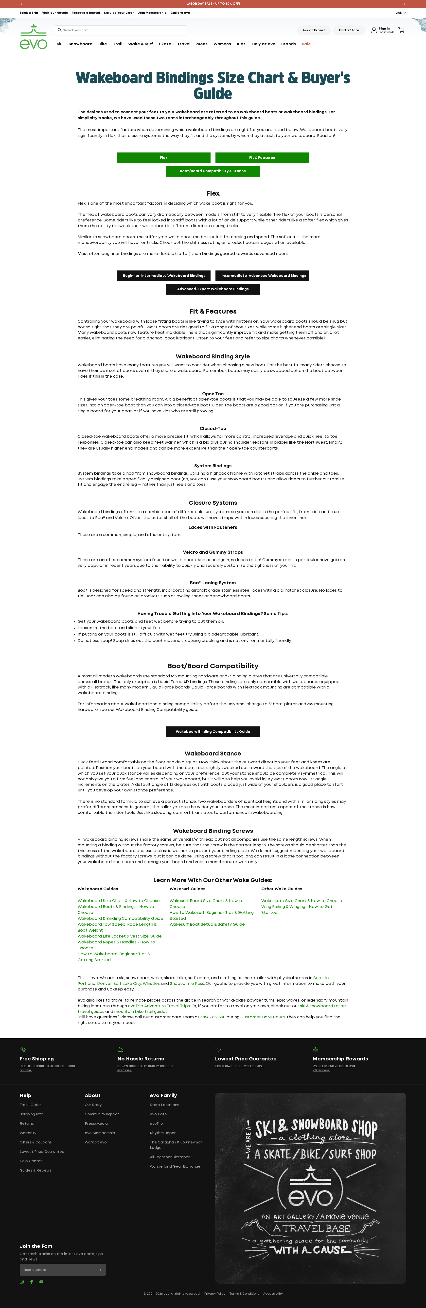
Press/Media (96, 1123)
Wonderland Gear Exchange (175, 1166)
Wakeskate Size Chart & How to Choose (301, 901)
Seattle (321, 978)
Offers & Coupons (36, 1142)
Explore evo (180, 13)
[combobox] (120, 30)
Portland (86, 984)
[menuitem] (60, 44)
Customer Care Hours (262, 1017)
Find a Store (349, 30)
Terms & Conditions (244, 1293)
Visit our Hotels (55, 13)
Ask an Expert (314, 30)
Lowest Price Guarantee (42, 1151)
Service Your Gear (119, 13)
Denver (104, 984)
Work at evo (96, 1142)
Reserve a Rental (86, 13)
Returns (27, 1123)
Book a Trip (29, 13)
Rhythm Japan (163, 1133)
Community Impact (102, 1114)
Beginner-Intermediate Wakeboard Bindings (164, 275)
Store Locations (164, 1105)
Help (25, 1095)
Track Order (30, 1105)
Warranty (28, 1133)
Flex (163, 157)
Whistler (151, 984)
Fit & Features (262, 157)
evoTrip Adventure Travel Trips (159, 1006)
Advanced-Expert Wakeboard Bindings (213, 289)
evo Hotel (159, 1114)
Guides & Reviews (36, 1170)
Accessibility (273, 1293)
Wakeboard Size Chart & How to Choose (119, 901)
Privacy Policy (214, 1293)
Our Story (93, 1105)
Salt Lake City (127, 984)
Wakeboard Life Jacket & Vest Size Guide (120, 936)
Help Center (31, 1161)
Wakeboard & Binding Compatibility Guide (120, 919)
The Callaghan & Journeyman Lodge (176, 1145)
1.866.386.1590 (213, 1017)
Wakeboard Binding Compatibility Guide (213, 731)
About (93, 1095)
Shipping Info (31, 1114)
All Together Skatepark (171, 1157)
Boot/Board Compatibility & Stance (213, 171)
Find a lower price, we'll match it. (240, 1066)
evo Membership (100, 1133)
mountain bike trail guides (140, 1012)
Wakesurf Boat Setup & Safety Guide (207, 924)
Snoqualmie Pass (187, 984)
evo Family (163, 1095)
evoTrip (156, 1123)
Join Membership (152, 13)
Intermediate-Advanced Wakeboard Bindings (264, 275)
